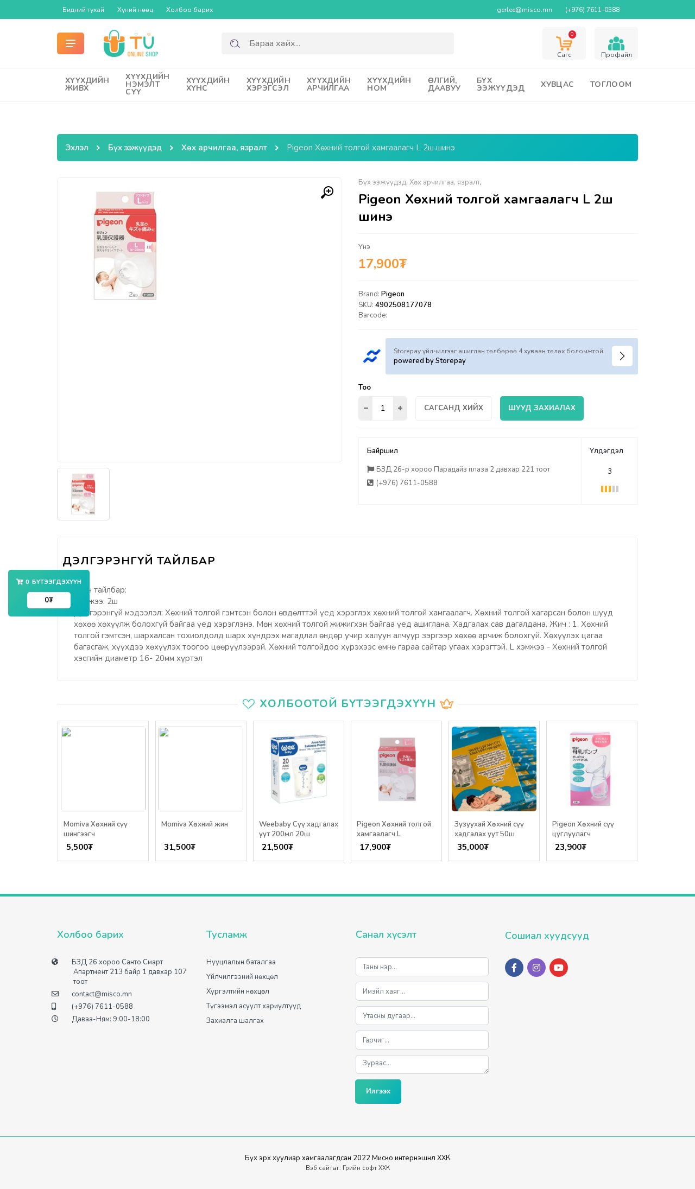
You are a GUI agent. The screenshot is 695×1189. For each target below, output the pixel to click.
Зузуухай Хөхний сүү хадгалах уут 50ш (489, 829)
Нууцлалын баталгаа (241, 962)
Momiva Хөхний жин (194, 824)
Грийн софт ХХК (366, 1168)
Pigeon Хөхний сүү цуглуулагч (583, 829)
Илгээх (378, 1091)
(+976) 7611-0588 (592, 9)
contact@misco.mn (102, 994)
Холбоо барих (189, 9)
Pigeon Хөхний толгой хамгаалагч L (394, 829)
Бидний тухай (83, 9)
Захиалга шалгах (235, 1021)
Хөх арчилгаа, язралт (224, 147)
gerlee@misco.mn (524, 9)
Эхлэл (77, 147)
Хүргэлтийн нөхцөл (237, 991)
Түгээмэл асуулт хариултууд (253, 1006)
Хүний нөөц (135, 9)
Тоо (364, 387)
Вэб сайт (319, 1168)
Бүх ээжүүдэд (135, 147)
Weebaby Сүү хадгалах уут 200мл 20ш (298, 829)
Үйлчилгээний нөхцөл (242, 977)
